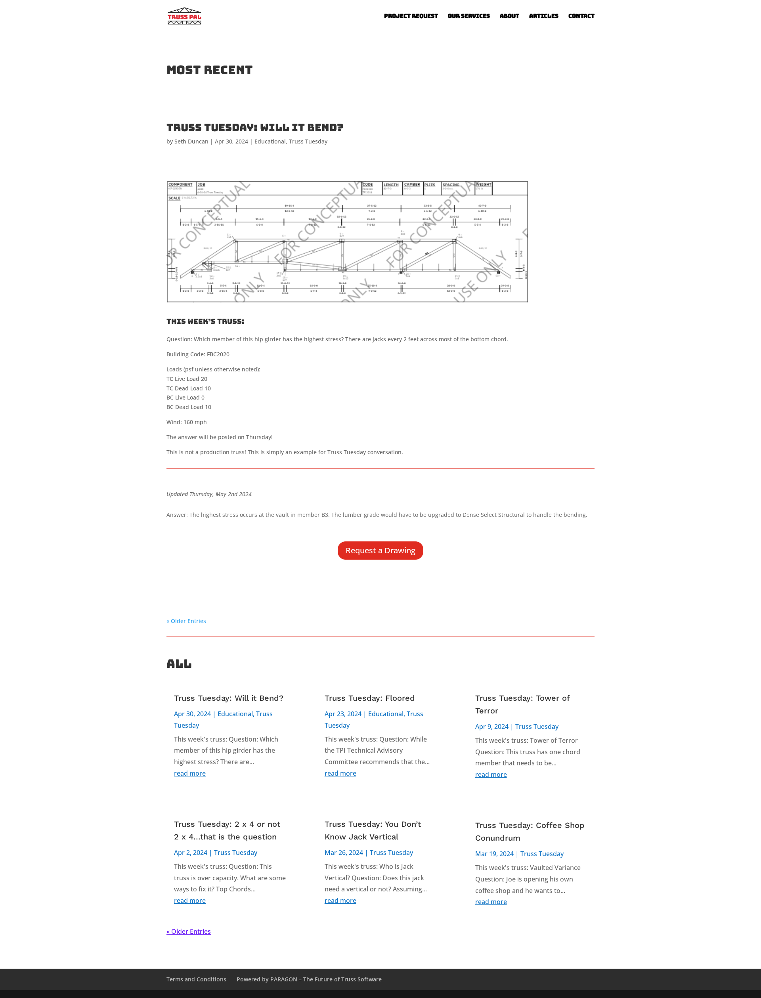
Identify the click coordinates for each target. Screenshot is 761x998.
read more (190, 773)
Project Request (411, 16)
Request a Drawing (380, 550)
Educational (270, 141)
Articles (543, 16)
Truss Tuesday (308, 141)
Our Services (469, 16)
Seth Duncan (191, 141)
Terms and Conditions (196, 979)
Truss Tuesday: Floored (370, 698)
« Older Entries (186, 621)
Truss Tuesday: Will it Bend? (255, 127)
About (509, 16)
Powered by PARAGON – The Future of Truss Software (309, 979)
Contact (581, 16)
